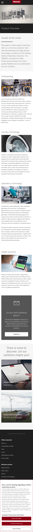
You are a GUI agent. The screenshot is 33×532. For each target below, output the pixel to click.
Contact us (16, 334)
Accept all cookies (16, 518)
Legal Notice (5, 515)
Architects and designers (8, 476)
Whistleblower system (7, 455)
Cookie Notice (20, 515)
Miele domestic (5, 467)
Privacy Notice (12, 515)
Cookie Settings (16, 528)
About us (3, 443)
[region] (16, 506)
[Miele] (16, 2)
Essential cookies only (16, 523)
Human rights (5, 458)
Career (3, 452)
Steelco (3, 473)
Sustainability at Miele (7, 446)
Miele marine (4, 470)
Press (2, 449)
